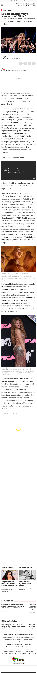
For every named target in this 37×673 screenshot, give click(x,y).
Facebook (21, 63)
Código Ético (32, 653)
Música (15, 413)
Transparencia (22, 653)
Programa (19, 5)
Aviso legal (26, 649)
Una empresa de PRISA (18, 659)
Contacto (8, 644)
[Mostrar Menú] (2, 4)
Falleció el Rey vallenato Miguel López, (25, 583)
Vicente (4, 56)
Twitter (25, 63)
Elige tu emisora (30, 5)
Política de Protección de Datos (12, 651)
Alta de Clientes (26, 647)
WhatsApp (34, 63)
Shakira (6, 413)
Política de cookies (28, 651)
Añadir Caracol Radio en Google (16, 70)
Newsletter (28, 644)
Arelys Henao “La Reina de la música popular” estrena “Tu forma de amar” (9, 584)
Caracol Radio (9, 5)
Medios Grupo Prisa (18, 663)
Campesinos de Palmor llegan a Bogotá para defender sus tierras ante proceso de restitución (12, 606)
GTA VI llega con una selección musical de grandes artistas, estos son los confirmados (13, 626)
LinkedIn (29, 63)
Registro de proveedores (14, 649)
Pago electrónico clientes (13, 647)
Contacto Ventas (18, 644)
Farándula (7, 10)
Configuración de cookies (9, 653)
